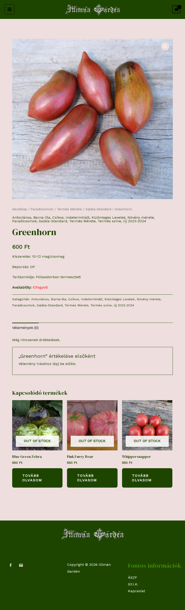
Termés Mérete (69, 209)
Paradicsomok (42, 209)
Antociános (21, 217)
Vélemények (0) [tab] (25, 328)
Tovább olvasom (32, 477)
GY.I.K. (133, 584)
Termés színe (109, 221)
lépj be (58, 364)
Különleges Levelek (108, 217)
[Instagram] (21, 565)
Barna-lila (41, 217)
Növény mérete (140, 217)
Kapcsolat (136, 591)
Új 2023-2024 (134, 221)
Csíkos (58, 217)
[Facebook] (10, 565)
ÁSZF (132, 577)
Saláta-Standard (98, 209)
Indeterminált (78, 217)
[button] (165, 46)
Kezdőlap (19, 209)
